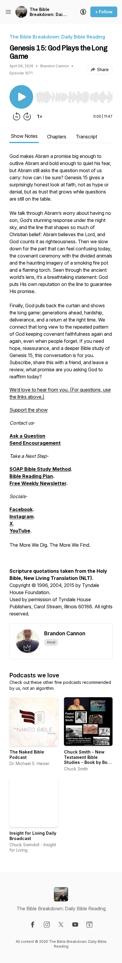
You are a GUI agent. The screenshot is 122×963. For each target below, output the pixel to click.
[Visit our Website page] (89, 924)
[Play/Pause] (21, 97)
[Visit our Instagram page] (47, 924)
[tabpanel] (61, 388)
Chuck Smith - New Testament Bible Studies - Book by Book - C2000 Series (88, 759)
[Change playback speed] (40, 116)
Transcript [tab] (86, 137)
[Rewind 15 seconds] (16, 116)
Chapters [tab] (56, 137)
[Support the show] (83, 11)
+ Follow (104, 11)
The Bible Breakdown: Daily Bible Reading (48, 12)
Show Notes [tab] (24, 136)
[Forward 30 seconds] (27, 116)
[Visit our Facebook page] (33, 924)
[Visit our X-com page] (61, 924)
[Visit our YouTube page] (75, 924)
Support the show (28, 410)
